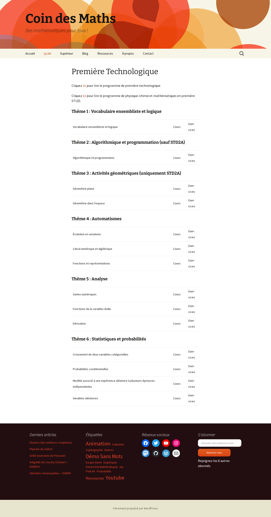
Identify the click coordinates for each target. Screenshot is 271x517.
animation (98, 443)
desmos (108, 450)
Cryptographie (94, 450)
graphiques (110, 462)
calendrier (118, 444)
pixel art (90, 471)
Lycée (47, 53)
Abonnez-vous (214, 452)
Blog (85, 53)
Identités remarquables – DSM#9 (50, 473)
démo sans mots (104, 456)
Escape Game (94, 462)
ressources (95, 478)
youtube (115, 477)
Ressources (105, 53)
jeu (121, 467)
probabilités (104, 471)
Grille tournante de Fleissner (48, 456)
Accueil (30, 53)
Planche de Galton (41, 449)
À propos (128, 53)
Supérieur (66, 53)
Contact (148, 53)
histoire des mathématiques (102, 467)
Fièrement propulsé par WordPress (135, 508)
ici (84, 85)
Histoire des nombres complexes (51, 442)
